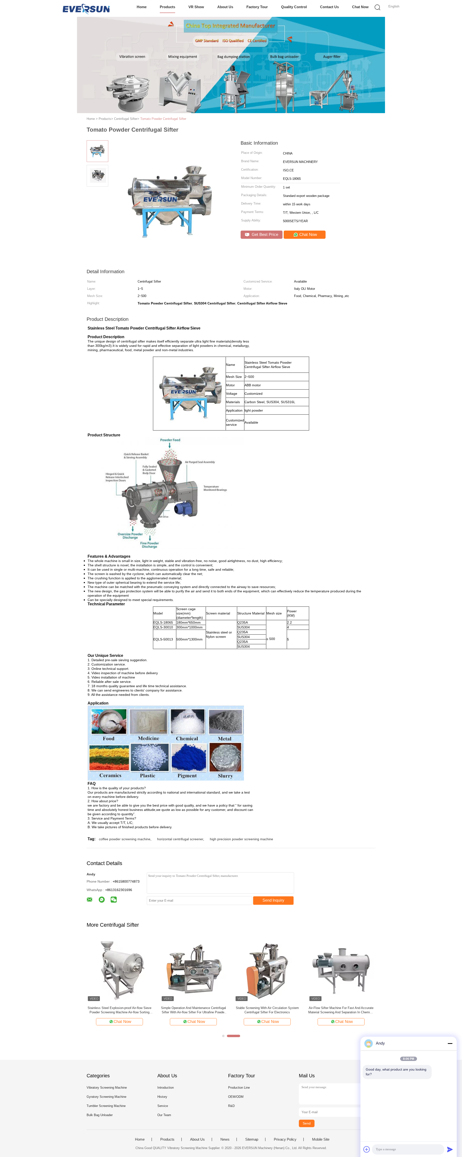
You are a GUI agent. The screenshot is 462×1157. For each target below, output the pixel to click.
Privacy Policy (285, 1139)
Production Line (239, 1087)
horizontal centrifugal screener (180, 839)
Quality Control (294, 7)
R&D (231, 1106)
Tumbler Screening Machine (106, 1106)
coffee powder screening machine (124, 839)
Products (167, 7)
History (162, 1097)
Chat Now (360, 7)
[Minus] (450, 1043)
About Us (225, 7)
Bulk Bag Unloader (100, 1115)
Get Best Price (264, 234)
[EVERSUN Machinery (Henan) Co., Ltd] (86, 8)
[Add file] (366, 1149)
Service (162, 1106)
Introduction (165, 1087)
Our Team (164, 1115)
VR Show (196, 7)
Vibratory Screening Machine (107, 1087)
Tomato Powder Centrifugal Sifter (163, 119)
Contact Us (329, 7)
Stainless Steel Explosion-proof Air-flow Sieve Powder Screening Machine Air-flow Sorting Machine (94, 1010)
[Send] (450, 1149)
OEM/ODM (236, 1097)
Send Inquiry (273, 900)
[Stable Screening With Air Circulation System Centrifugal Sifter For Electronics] (242, 969)
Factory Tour (257, 7)
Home (142, 7)
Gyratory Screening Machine (106, 1097)
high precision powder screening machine (241, 839)
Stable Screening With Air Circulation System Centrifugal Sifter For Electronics (241, 1010)
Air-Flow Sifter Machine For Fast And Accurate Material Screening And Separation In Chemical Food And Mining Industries (315, 1010)
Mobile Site (320, 1139)
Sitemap (251, 1139)
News (225, 1139)
